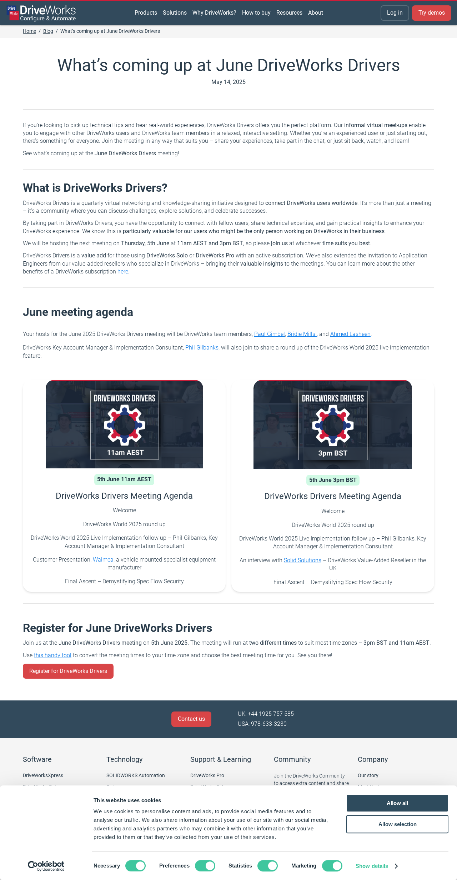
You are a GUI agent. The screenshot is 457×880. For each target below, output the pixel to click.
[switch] (205, 865)
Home (29, 31)
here (122, 271)
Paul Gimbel (269, 334)
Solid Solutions (302, 560)
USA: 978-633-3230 (262, 723)
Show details (372, 866)
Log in (395, 12)
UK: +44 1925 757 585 (266, 713)
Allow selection (397, 824)
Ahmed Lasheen (350, 334)
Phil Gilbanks (202, 347)
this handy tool (52, 655)
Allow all (397, 803)
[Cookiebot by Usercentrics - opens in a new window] (46, 866)
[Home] (41, 13)
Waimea (103, 559)
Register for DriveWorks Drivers (68, 671)
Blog (48, 31)
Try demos (431, 12)
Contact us (191, 718)
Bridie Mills (302, 334)
